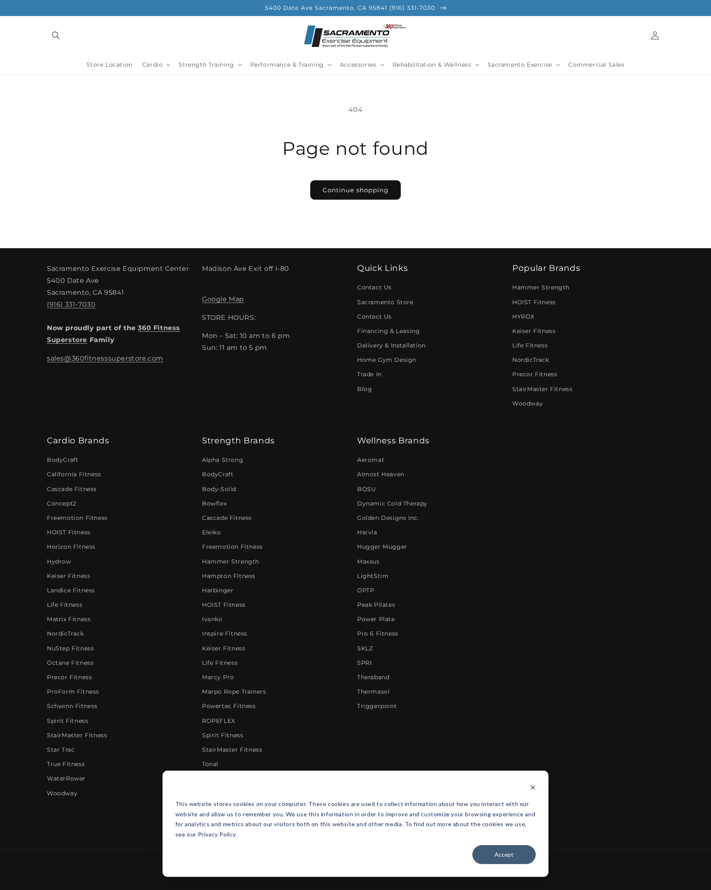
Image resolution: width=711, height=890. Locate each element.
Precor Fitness (534, 374)
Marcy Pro (218, 677)
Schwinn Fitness (72, 706)
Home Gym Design (386, 359)
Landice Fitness (71, 590)
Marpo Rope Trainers (234, 691)
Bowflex (214, 503)
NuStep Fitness (70, 648)
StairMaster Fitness (542, 389)
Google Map (223, 299)
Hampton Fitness (229, 576)
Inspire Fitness (224, 633)
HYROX (523, 316)
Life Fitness (530, 345)
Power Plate (376, 619)
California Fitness (74, 474)
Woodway (527, 403)
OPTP (365, 590)
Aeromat (370, 460)
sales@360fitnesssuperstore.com (105, 358)
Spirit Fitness (67, 721)
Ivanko (212, 619)
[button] (56, 35)
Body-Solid (219, 489)
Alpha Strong (222, 460)
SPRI (364, 662)
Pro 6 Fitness (377, 633)
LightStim (372, 576)
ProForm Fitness (73, 691)
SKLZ (365, 648)
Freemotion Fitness (77, 518)
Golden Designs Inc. (388, 518)
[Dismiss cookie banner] (533, 788)
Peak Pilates (376, 604)
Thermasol (373, 691)
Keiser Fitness (533, 331)
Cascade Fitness (72, 489)
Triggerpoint (377, 706)
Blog (364, 389)
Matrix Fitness (69, 619)
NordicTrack (530, 359)
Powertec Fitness (229, 706)
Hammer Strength (540, 287)
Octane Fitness (70, 662)
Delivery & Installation (391, 345)
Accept (504, 854)
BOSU (366, 489)
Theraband (373, 677)
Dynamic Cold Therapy (392, 503)
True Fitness (66, 764)
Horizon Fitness (71, 546)
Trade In (369, 374)
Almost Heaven (380, 474)
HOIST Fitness (534, 302)
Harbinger (217, 590)
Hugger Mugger (382, 546)
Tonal (210, 764)
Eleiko (211, 532)
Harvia (367, 532)
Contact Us (374, 287)
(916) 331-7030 (71, 304)
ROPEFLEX (218, 721)
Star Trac (60, 749)
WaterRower (66, 778)
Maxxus (368, 561)
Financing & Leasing (388, 331)
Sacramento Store (385, 302)
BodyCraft (62, 460)
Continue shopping (355, 190)
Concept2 (62, 503)
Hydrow (59, 561)
